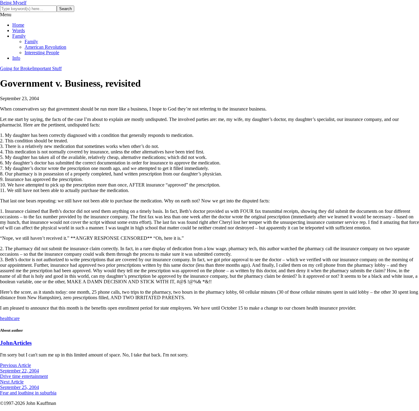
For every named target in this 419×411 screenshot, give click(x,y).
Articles (22, 343)
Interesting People (42, 52)
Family (19, 36)
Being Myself (13, 2)
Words (18, 30)
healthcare (10, 318)
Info (16, 58)
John (6, 343)
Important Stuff (47, 68)
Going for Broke (16, 68)
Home (18, 25)
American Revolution (45, 47)
